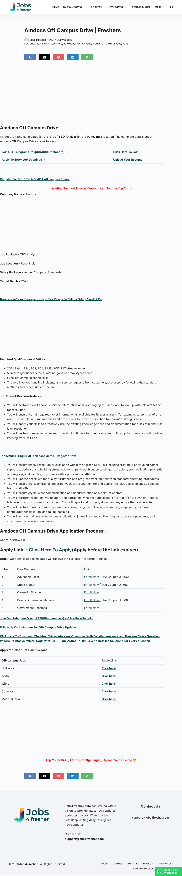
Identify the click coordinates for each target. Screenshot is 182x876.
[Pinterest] (58, 57)
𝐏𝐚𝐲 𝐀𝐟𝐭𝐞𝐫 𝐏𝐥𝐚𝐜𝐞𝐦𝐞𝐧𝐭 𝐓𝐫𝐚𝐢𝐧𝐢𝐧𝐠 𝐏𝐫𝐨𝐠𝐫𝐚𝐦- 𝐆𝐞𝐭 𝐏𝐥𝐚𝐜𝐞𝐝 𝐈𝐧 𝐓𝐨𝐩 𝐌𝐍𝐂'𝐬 (91, 188)
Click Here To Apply (50, 549)
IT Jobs (96, 43)
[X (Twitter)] (44, 57)
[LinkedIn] (73, 57)
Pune (125, 43)
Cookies (117, 863)
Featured (29, 43)
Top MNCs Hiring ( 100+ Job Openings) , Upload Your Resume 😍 (91, 760)
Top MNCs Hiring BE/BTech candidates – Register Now (38, 456)
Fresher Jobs (83, 43)
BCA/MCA (68, 43)
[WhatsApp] (87, 57)
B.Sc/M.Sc (56, 43)
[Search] (171, 7)
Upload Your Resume (128, 159)
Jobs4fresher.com (78, 806)
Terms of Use (165, 863)
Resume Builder (141, 7)
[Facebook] (30, 57)
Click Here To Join (125, 152)
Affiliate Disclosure (145, 868)
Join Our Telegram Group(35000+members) (33, 152)
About (104, 863)
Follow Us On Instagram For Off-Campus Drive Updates (38, 627)
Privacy (148, 863)
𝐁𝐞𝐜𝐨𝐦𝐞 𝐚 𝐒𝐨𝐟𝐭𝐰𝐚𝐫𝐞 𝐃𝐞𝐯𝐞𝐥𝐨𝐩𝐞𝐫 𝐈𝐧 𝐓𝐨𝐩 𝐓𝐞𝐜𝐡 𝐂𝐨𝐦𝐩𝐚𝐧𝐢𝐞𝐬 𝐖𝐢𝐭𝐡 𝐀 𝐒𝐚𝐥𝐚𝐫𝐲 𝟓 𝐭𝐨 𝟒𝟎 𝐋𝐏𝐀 (51, 299)
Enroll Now (91, 577)
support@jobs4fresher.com (150, 817)
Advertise (133, 863)
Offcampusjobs (111, 43)
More (158, 7)
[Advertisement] (91, 94)
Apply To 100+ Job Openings (22, 159)
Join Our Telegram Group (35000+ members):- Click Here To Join (46, 618)
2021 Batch (43, 43)
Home (55, 7)
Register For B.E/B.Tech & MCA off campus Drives (34, 179)
